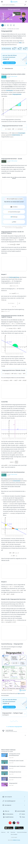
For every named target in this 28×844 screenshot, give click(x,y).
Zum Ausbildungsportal (10, 801)
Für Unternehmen (9, 814)
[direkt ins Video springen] (14, 106)
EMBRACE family (16, 840)
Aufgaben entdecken (10, 62)
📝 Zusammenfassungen (14, 212)
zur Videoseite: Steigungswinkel (15, 726)
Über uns (7, 811)
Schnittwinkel (16, 480)
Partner (23, 814)
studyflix (15, 2)
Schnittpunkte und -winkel (13, 28)
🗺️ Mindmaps (14, 217)
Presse (23, 817)
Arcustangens (21, 133)
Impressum (3, 832)
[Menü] (26, 2)
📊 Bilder (14, 222)
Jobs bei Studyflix (21, 811)
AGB (8, 832)
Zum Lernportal (8, 796)
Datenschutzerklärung (19, 227)
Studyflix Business (9, 817)
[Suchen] (25, 5)
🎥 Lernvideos (14, 207)
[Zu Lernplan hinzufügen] (8, 25)
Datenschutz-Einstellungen (22, 832)
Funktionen (3, 28)
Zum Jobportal (8, 805)
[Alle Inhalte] (2, 2)
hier (19, 693)
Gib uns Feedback (14, 834)
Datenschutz (13, 832)
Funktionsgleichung (14, 277)
